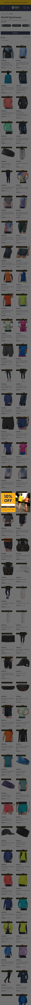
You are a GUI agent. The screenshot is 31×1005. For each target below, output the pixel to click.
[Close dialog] (29, 493)
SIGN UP (8, 506)
